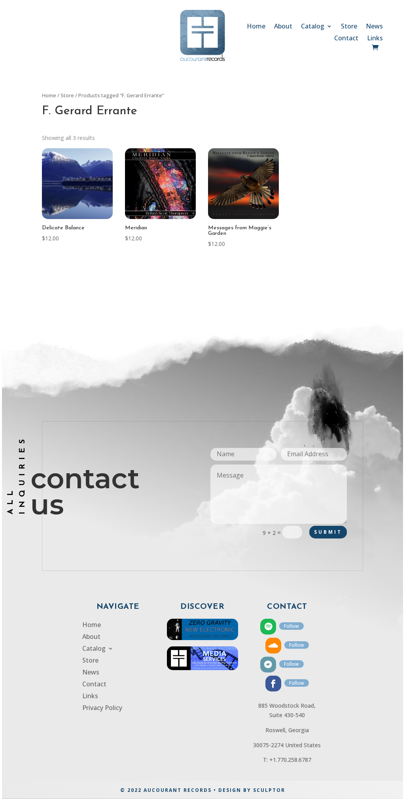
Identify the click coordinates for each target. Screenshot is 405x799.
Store (349, 26)
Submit (328, 532)
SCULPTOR (269, 790)
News (374, 26)
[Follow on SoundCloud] (273, 646)
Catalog (312, 26)
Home (256, 26)
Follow (291, 626)
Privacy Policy (102, 708)
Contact (346, 38)
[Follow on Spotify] (268, 627)
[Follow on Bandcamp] (268, 664)
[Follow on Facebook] (273, 683)
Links (375, 38)
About (283, 26)
